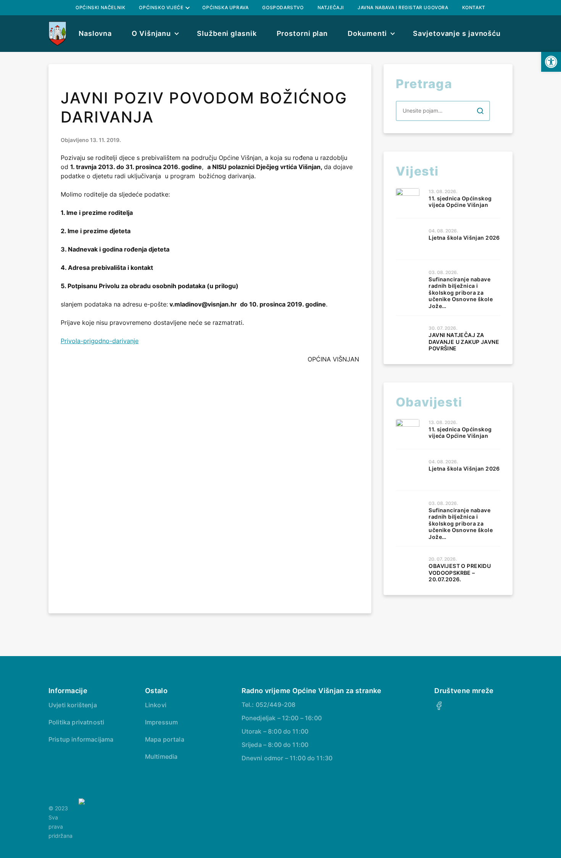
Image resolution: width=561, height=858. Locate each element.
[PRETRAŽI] (480, 111)
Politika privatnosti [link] (76, 722)
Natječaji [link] (331, 7)
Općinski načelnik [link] (100, 7)
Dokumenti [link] (367, 33)
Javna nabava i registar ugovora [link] (403, 7)
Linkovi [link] (155, 705)
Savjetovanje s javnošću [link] (457, 33)
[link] (551, 62)
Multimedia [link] (161, 756)
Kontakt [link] (473, 7)
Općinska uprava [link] (225, 7)
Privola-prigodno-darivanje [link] (100, 341)
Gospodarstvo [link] (282, 7)
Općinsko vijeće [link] (161, 7)
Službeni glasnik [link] (226, 33)
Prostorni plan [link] (302, 33)
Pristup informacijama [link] (80, 739)
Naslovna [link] (95, 33)
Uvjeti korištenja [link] (72, 705)
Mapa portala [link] (164, 739)
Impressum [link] (161, 722)
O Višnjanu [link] (151, 33)
